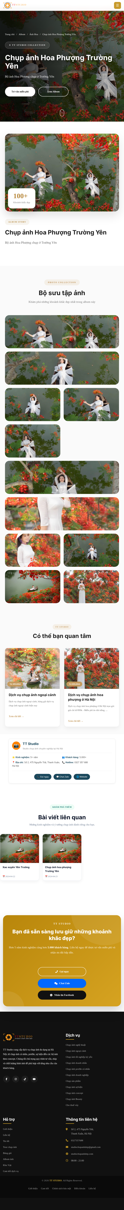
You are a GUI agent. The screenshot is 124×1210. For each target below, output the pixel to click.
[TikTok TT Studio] (24, 1079)
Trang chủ (10, 34)
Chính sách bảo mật (61, 1188)
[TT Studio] (15, 5)
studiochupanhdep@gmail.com (86, 1147)
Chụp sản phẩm (73, 1081)
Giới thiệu (7, 1129)
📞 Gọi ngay (43, 777)
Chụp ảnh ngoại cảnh (76, 1051)
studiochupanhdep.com (82, 1154)
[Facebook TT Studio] (6, 1079)
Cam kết (45, 1188)
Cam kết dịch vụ (11, 1171)
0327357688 (77, 1140)
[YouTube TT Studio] (34, 1079)
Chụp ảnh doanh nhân (76, 1063)
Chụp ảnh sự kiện (74, 1087)
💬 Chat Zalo (62, 777)
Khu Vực (7, 1165)
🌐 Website (81, 777)
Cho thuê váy (72, 1105)
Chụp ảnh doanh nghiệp (77, 1075)
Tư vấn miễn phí (20, 91)
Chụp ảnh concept (74, 1093)
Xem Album (53, 91)
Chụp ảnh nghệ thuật (76, 1045)
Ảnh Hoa (33, 34)
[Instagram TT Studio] (15, 1079)
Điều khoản (79, 1188)
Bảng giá (7, 1153)
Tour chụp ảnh (10, 1147)
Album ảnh (8, 1159)
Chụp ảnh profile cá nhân (78, 1069)
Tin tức (6, 1141)
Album (22, 34)
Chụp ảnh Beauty (74, 1099)
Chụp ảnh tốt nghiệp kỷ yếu (79, 1057)
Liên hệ (6, 1135)
